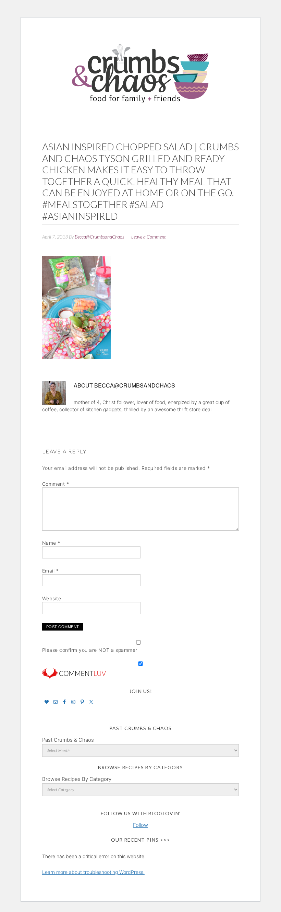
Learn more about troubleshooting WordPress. (93, 872)
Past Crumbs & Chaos (68, 740)
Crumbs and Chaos (140, 66)
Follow (140, 825)
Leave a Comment (148, 237)
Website (51, 598)
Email (50, 571)
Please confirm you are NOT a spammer (89, 650)
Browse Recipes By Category (76, 779)
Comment (55, 484)
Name (51, 543)
